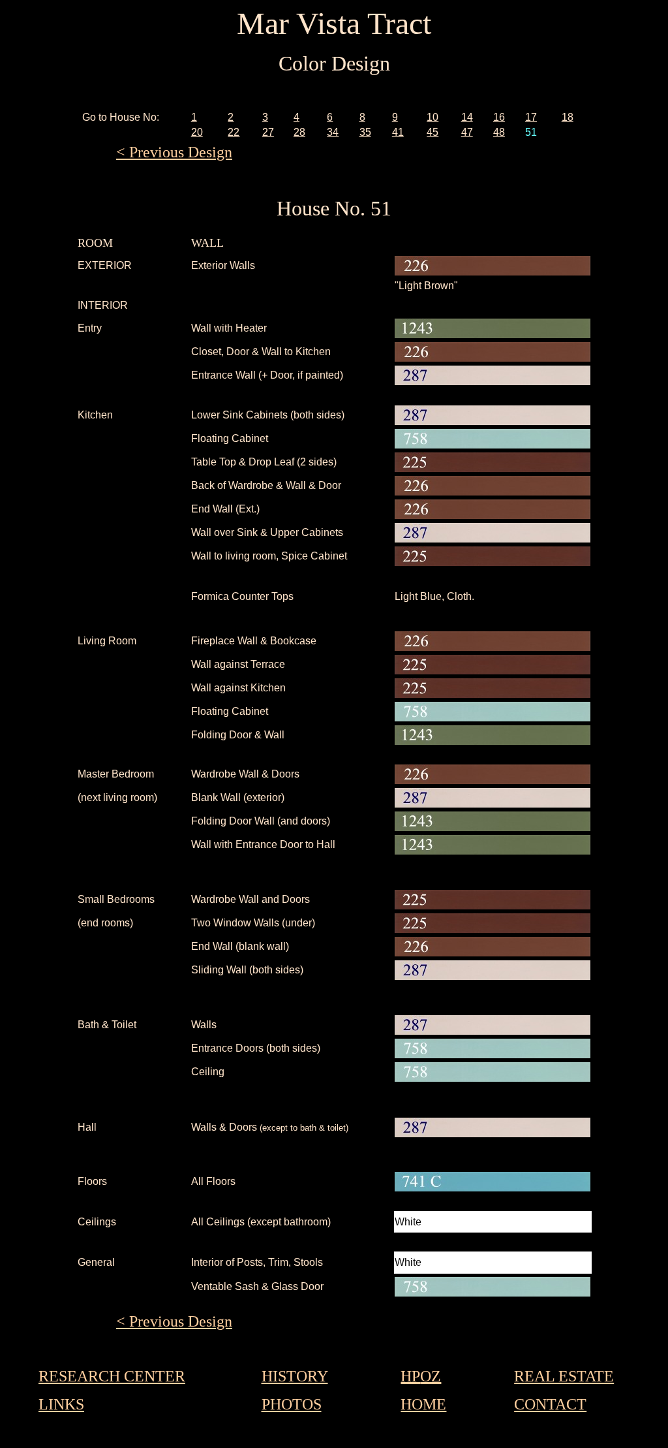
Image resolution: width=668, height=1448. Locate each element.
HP (410, 1376)
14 (467, 117)
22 (233, 132)
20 (197, 132)
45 (432, 132)
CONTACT (550, 1404)
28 (299, 132)
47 (467, 132)
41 (398, 132)
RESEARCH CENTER (111, 1376)
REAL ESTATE (564, 1376)
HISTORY (295, 1376)
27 (268, 132)
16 (499, 117)
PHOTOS (292, 1404)
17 (531, 117)
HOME (423, 1404)
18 (567, 117)
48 (499, 132)
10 (432, 117)
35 (365, 132)
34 (333, 132)
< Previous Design (174, 152)
